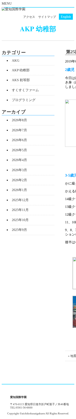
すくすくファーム (25, 90)
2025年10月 (20, 220)
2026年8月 (19, 120)
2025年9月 (19, 230)
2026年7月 (19, 130)
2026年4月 (19, 160)
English (66, 16)
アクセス (29, 16)
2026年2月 (19, 180)
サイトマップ (47, 16)
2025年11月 (20, 210)
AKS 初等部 (21, 80)
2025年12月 (20, 200)
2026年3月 (19, 170)
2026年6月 (19, 140)
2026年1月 (19, 190)
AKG (15, 60)
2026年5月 (19, 150)
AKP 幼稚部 (21, 70)
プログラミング (23, 100)
